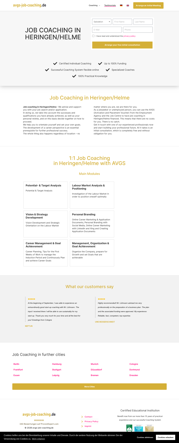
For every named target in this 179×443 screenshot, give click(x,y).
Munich (94, 364)
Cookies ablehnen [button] (145, 437)
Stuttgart (56, 369)
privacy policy (129, 36)
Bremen (95, 375)
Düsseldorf (96, 369)
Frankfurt (18, 369)
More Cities (89, 386)
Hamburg (56, 364)
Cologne (133, 364)
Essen (16, 375)
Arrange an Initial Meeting (148, 5)
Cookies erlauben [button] (165, 437)
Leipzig (55, 375)
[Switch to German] (121, 5)
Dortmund (134, 369)
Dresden (133, 375)
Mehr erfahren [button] (38, 439)
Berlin (16, 364)
